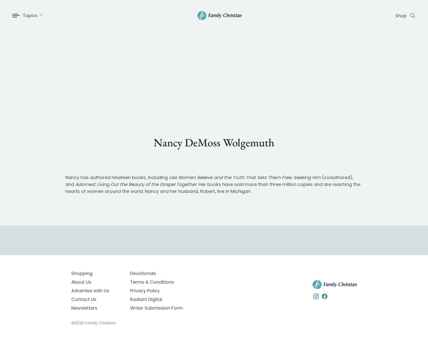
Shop (401, 16)
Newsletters (84, 308)
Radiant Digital (146, 299)
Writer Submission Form (156, 308)
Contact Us (83, 299)
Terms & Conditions (152, 282)
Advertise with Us (90, 291)
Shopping (81, 273)
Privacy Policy (145, 291)
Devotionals (143, 273)
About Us (81, 282)
